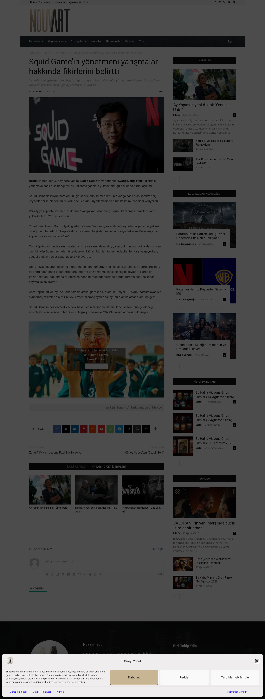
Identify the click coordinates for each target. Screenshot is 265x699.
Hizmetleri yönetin (237, 691)
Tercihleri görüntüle (235, 677)
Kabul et (134, 677)
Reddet (184, 677)
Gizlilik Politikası (42, 691)
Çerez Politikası (18, 691)
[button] (257, 661)
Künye (60, 691)
